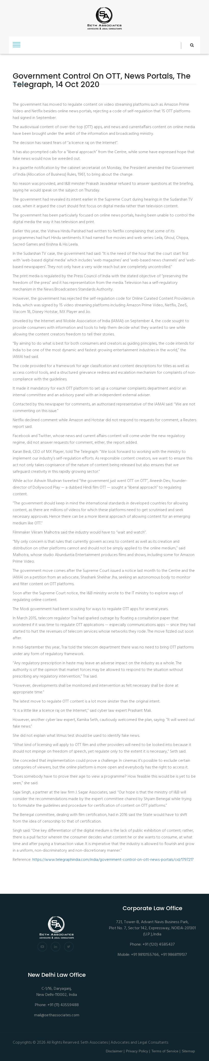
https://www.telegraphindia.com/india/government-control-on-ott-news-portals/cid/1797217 (112, 860)
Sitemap (188, 1051)
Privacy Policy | (138, 1051)
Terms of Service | (165, 1051)
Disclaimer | (115, 1051)
